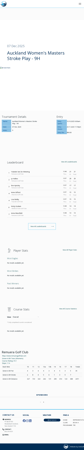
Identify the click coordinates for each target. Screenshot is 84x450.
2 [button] (44, 402)
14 (70, 206)
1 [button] (40, 402)
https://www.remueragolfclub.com (14, 356)
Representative (77, 420)
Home (65, 420)
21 (70, 172)
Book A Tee (76, 424)
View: (9, 317)
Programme (67, 425)
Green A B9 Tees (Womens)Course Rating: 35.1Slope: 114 (12, 360)
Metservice (52, 420)
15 (70, 192)
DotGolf (81, 447)
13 (70, 213)
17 (70, 185)
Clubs (65, 423)
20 (70, 178)
